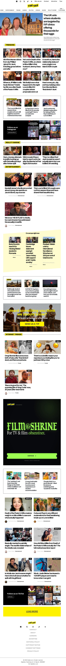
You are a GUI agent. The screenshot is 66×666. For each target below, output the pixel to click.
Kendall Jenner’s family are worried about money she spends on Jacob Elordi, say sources (18, 190)
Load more (32, 611)
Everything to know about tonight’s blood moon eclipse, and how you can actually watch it (50, 292)
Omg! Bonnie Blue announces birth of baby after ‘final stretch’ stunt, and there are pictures (16, 358)
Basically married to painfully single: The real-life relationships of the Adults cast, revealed (18, 545)
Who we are (38, 1)
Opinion (38, 10)
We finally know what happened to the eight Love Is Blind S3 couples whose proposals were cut (31, 87)
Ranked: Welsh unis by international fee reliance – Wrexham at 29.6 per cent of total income (49, 251)
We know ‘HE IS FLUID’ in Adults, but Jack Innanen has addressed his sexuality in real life (17, 220)
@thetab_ (10, 596)
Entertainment (10, 10)
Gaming (25, 10)
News (1, 10)
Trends (18, 10)
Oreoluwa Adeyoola (12, 195)
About (33, 633)
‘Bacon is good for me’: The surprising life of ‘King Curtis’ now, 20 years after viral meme (18, 387)
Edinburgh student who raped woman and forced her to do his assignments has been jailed (14, 292)
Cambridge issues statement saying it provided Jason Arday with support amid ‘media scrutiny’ (31, 253)
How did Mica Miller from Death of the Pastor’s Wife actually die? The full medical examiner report (47, 545)
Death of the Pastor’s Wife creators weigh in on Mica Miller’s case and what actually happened (18, 515)
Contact (46, 1)
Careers (33, 636)
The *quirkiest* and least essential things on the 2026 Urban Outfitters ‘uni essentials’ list (14, 484)
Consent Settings (33, 648)
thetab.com (30, 660)
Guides (44, 10)
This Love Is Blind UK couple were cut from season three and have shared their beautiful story (47, 190)
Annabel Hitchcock (16, 255)
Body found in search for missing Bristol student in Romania (14, 248)
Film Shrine (62, 10)
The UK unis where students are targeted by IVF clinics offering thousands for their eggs (52, 24)
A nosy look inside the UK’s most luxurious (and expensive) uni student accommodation (31, 486)
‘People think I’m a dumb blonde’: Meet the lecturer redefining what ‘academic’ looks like (50, 485)
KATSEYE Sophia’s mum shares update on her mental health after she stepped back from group (32, 292)
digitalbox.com (34, 664)
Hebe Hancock (40, 363)
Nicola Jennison (33, 264)
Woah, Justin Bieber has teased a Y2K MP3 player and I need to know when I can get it (46, 575)
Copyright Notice (33, 645)
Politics (31, 10)
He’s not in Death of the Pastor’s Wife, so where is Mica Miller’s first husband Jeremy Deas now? (32, 64)
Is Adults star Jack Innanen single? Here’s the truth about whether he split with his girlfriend (18, 575)
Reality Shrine (52, 10)
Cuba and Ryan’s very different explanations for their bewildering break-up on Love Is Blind (46, 515)
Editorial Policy (33, 642)
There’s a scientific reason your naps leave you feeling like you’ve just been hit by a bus (46, 358)
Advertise (54, 1)
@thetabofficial (12, 132)
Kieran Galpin (11, 225)
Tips (60, 1)
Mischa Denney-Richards (48, 262)
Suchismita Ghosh (12, 521)
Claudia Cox (40, 521)
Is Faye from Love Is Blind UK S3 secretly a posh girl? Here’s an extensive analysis (32, 112)
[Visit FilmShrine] (32, 432)
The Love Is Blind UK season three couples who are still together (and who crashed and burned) (14, 111)
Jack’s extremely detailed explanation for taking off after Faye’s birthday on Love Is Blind (50, 112)
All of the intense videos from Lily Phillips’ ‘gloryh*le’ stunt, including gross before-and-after (12, 64)
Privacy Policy (33, 651)
